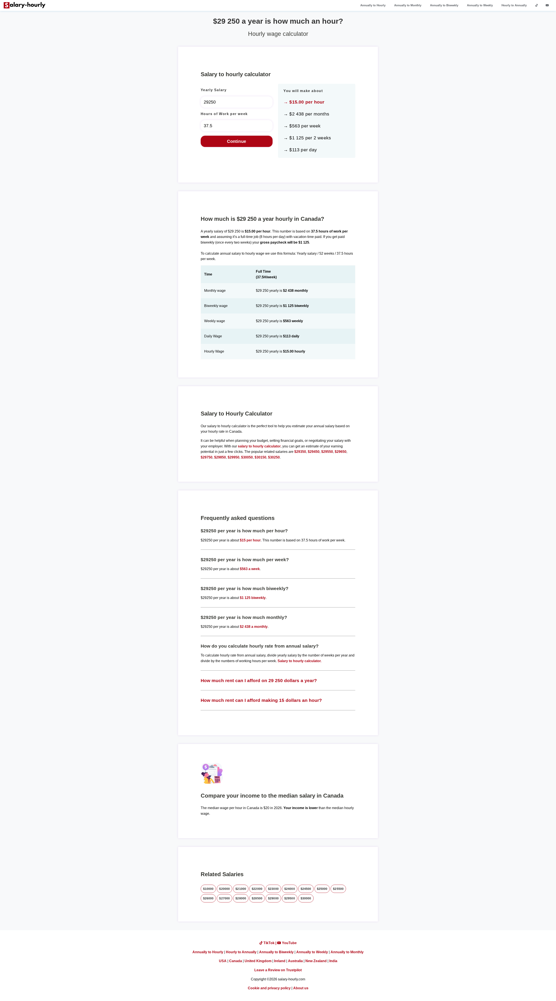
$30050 (247, 457)
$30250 (274, 457)
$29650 (340, 452)
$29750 (206, 457)
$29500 (289, 898)
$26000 (208, 898)
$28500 (257, 898)
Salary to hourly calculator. (299, 661)
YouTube (289, 943)
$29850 (220, 457)
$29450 (313, 452)
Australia (295, 961)
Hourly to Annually (514, 5)
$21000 (240, 889)
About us (300, 988)
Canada (235, 961)
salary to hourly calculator (259, 446)
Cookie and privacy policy (269, 988)
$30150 (260, 457)
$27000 (224, 898)
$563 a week (250, 569)
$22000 (257, 889)
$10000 (208, 889)
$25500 (338, 889)
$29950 (233, 457)
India (333, 961)
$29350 (300, 452)
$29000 (273, 898)
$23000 (273, 889)
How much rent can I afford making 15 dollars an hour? (261, 700)
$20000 (224, 889)
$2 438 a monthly (254, 626)
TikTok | (270, 943)
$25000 (322, 889)
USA (223, 961)
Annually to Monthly (407, 5)
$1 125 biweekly (253, 598)
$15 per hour (250, 540)
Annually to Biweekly (444, 5)
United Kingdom (258, 961)
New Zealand (316, 961)
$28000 (240, 898)
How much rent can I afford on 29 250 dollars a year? (259, 680)
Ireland (279, 961)
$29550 (327, 452)
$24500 (306, 889)
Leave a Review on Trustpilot (278, 970)
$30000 (306, 898)
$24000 (289, 889)
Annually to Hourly (373, 5)
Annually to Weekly (480, 5)
